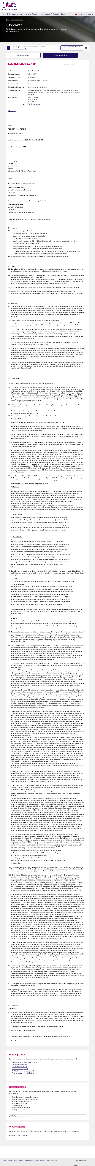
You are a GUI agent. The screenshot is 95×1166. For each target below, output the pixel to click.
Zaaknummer (12, 81)
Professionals (55, 14)
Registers (35, 14)
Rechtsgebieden (14, 84)
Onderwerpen (11, 14)
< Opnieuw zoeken (23, 55)
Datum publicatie (14, 77)
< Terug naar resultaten (60, 55)
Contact (63, 14)
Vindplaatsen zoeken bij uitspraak (23, 1071)
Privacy (15, 1160)
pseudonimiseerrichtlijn (19, 49)
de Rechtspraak (45, 14)
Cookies (21, 1160)
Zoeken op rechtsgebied (20, 1069)
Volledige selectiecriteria (19, 1116)
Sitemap (10, 1160)
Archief (48, 1160)
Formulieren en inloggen (85, 14)
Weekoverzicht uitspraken (19, 1135)
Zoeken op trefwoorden (19, 1065)
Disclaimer (54, 1160)
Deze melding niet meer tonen (72, 48)
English (5, 1160)
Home (4, 14)
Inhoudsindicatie (14, 90)
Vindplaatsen (12, 97)
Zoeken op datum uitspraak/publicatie (24, 1062)
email (91, 1160)
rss (88, 1160)
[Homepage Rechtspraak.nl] (9, 5)
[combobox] (74, 64)
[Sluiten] (86, 48)
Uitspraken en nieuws (24, 14)
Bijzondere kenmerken (16, 87)
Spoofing (36, 1160)
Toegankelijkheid (28, 1160)
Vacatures (42, 1160)
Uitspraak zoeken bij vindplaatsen (23, 1073)
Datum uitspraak (14, 74)
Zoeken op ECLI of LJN (19, 1067)
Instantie (11, 71)
